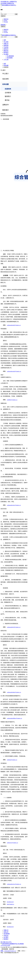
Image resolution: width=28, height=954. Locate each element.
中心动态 (6, 41)
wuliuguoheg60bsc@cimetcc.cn (14, 718)
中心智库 (6, 54)
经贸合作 (6, 49)
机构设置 (6, 65)
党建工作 (6, 43)
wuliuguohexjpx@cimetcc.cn (14, 505)
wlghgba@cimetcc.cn (12, 759)
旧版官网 (3, 24)
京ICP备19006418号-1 (6, 942)
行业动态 (6, 47)
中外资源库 (4, 3)
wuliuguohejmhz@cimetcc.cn (14, 692)
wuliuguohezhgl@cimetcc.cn (14, 325)
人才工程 (6, 59)
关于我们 (6, 937)
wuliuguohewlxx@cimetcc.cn (14, 884)
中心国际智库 (10, 56)
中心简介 (5, 73)
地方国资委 (7, 933)
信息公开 (6, 932)
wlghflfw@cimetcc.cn (12, 399)
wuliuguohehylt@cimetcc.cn (13, 627)
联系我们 (5, 110)
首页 (5, 40)
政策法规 (6, 45)
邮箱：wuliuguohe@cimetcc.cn (8, 950)
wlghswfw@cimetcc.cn (12, 842)
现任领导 (5, 79)
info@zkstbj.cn (10, 904)
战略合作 (5, 105)
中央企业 (6, 935)
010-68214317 (10, 901)
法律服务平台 (10, 3)
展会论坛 (6, 50)
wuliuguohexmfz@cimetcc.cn (14, 371)
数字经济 (6, 52)
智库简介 (8, 96)
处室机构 (8, 89)
